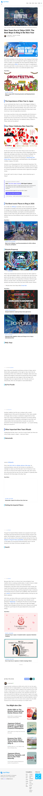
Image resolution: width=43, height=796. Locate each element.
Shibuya (14, 206)
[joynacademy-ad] (21, 49)
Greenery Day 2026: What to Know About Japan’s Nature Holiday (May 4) (16, 740)
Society (6, 633)
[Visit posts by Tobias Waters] (5, 683)
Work (33, 3)
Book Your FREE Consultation (13, 193)
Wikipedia (10, 462)
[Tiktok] (39, 775)
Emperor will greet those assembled (13, 539)
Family (39, 3)
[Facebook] (36, 777)
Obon (16, 64)
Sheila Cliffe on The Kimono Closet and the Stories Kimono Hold (16, 711)
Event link (24, 285)
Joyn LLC (4, 778)
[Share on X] (31, 679)
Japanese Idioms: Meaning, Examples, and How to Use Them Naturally (16, 755)
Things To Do (13, 27)
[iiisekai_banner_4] (21, 670)
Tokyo (6, 334)
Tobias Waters (10, 35)
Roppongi (12, 601)
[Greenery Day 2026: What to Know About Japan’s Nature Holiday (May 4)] (32, 743)
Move (27, 3)
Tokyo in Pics (9, 409)
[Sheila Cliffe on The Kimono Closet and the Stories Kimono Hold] (32, 713)
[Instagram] (36, 775)
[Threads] (39, 777)
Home (5, 27)
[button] (2, 4)
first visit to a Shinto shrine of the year (20, 465)
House (36, 3)
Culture (6, 92)
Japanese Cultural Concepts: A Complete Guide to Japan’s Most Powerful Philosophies (16, 725)
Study (30, 3)
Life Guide (8, 27)
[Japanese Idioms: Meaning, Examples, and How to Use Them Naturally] (32, 758)
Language (7, 659)
